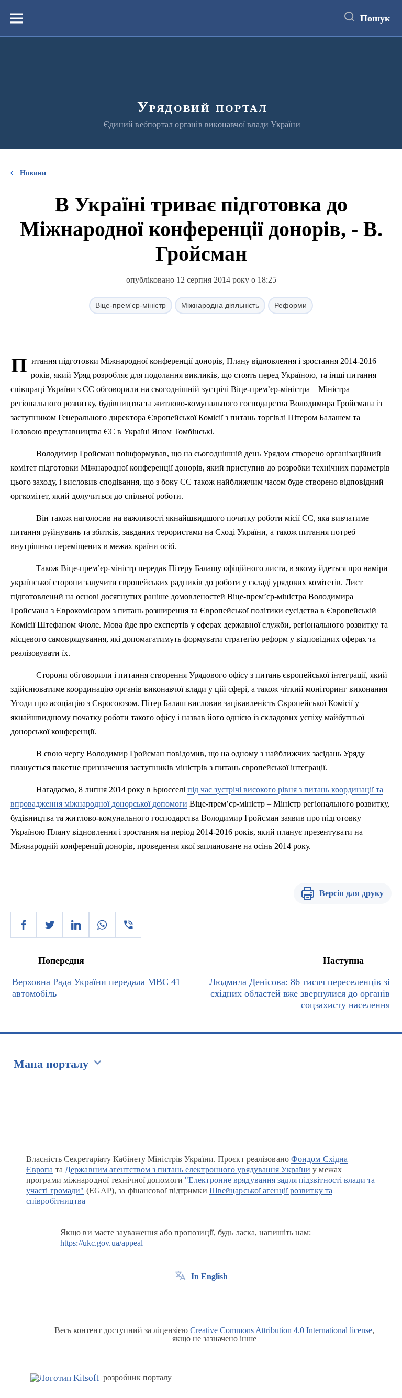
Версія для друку (351, 893)
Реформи (290, 305)
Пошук (375, 18)
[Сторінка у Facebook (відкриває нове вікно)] (180, 1300)
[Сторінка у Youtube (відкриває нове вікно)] (219, 1300)
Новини (33, 173)
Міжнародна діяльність (220, 305)
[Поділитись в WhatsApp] (102, 924)
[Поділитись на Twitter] (49, 924)
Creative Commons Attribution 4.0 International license (281, 1330)
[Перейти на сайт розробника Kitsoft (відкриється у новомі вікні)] (64, 1377)
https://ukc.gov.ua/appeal (101, 1242)
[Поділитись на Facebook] (23, 924)
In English (209, 1276)
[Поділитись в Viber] (128, 924)
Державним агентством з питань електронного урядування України (187, 1169)
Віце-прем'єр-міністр (130, 305)
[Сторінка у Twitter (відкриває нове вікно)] (200, 1300)
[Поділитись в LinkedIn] (75, 924)
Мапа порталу (51, 1063)
